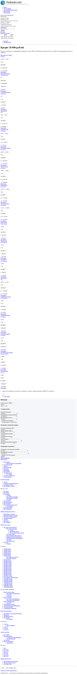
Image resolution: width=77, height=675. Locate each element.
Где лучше (9, 474)
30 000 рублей (7, 553)
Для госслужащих (8, 607)
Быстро (5, 482)
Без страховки (7, 503)
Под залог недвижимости (10, 516)
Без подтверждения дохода (10, 505)
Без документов (8, 509)
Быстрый (9, 539)
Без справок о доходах (9, 486)
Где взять (9, 499)
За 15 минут (7, 634)
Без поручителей (8, 464)
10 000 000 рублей (8, 587)
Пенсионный (4, 185)
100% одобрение (11, 625)
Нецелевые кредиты (6, 658)
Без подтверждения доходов (17, 532)
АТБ (1, 112)
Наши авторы (13, 670)
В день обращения (8, 641)
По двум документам (9, 475)
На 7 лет (6, 653)
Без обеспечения (8, 507)
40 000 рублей (7, 554)
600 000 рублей (7, 572)
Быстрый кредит (8, 636)
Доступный (4, 278)
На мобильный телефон (7, 352)
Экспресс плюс (4, 129)
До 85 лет (9, 594)
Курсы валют (7, 12)
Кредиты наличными (6, 611)
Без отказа (6, 492)
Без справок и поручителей (11, 577)
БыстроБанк (3, 186)
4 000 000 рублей (8, 584)
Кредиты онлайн (5, 479)
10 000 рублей (7, 549)
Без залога (6, 491)
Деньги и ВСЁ (4, 166)
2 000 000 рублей (8, 580)
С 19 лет (6, 626)
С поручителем (7, 477)
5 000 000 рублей (8, 585)
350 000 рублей (7, 568)
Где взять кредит (8, 472)
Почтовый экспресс (6, 148)
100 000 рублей (7, 561)
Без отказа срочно (11, 558)
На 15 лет (6, 656)
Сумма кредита (4, 403)
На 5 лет (6, 652)
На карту (9, 603)
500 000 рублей (7, 570)
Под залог (6, 468)
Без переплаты (4, 371)
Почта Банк (3, 149)
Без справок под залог (12, 496)
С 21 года (6, 629)
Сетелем (2, 372)
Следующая (7, 396)
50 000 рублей (7, 555)
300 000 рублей (7, 566)
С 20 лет (6, 628)
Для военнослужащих (9, 604)
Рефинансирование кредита (8, 511)
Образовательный (5, 73)
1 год (5, 648)
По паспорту (7, 471)
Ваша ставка (4, 222)
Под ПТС (6, 542)
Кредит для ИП (8, 597)
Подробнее (3, 72)
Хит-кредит (4, 259)
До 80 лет (9, 596)
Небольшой (7, 470)
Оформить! (3, 27)
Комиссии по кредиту (7, 420)
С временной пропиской (10, 608)
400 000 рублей (7, 569)
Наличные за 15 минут (6, 55)
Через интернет (8, 467)
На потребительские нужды (11, 661)
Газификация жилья (6, 296)
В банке (9, 543)
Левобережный (4, 223)
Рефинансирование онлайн (11, 515)
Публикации (7, 11)
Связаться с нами (5, 670)
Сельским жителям (5, 92)
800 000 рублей (7, 574)
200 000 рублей (7, 563)
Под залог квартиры (12, 528)
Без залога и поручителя (13, 600)
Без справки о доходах (9, 514)
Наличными (4, 241)
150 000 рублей (7, 562)
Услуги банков (7, 8)
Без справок (7, 494)
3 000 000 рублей (8, 581)
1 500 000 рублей (8, 578)
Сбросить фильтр (5, 458)
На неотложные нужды (10, 662)
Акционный (4, 111)
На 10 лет (6, 654)
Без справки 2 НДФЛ (12, 498)
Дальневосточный (5, 315)
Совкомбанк (3, 93)
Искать (2, 30)
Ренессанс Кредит (4, 353)
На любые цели (11, 541)
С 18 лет (6, 624)
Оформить (6, 615)
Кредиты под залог (5, 524)
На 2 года (6, 649)
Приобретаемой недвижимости (15, 538)
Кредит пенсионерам (9, 592)
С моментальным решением (11, 483)
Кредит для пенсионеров (8, 455)
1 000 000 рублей (8, 576)
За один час (7, 640)
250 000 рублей (7, 565)
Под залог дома (11, 534)
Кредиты (6, 10)
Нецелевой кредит (14, 531)
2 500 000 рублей (8, 583)
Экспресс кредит (5, 632)
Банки (5, 7)
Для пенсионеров (8, 518)
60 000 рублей (7, 559)
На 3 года (6, 650)
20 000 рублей (7, 551)
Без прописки (7, 500)
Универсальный (5, 203)
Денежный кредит (8, 616)
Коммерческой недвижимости (14, 537)
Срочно (6, 466)
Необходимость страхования (9, 422)
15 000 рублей (7, 550)
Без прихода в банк (8, 484)
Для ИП (6, 519)
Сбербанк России (4, 75)
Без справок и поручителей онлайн (13, 613)
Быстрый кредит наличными (14, 463)
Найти (2, 456)
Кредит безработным (9, 601)
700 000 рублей (7, 573)
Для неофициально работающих (12, 605)
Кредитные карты (12, 10)
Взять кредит (4, 459)
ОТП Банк (3, 56)
